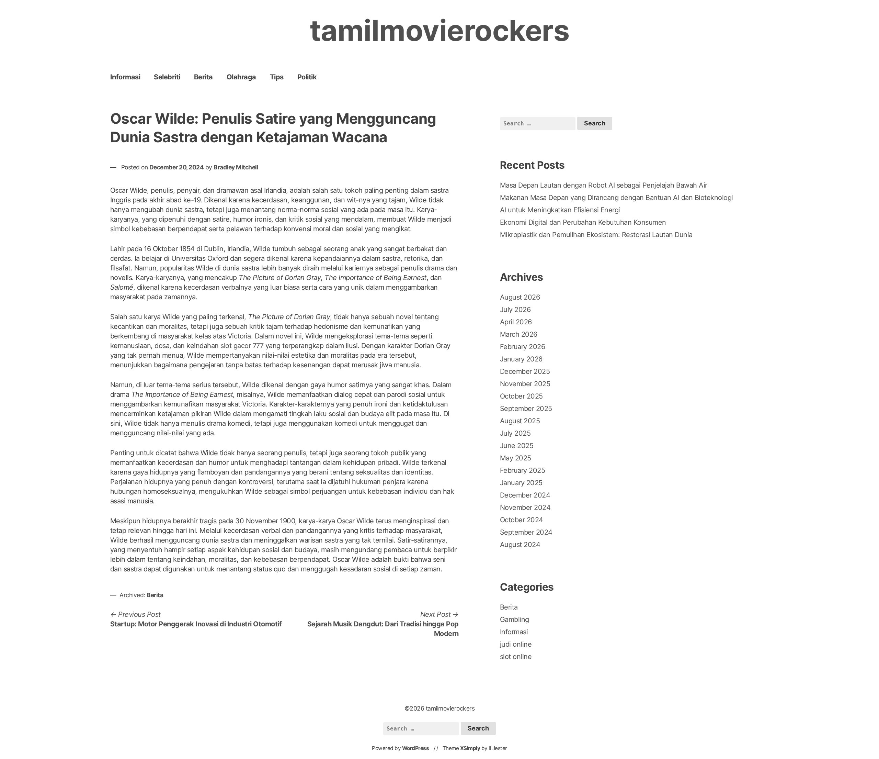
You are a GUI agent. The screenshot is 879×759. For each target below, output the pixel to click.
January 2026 (521, 359)
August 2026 (520, 297)
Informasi (125, 77)
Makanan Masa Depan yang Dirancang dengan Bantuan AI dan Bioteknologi (616, 197)
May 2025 (515, 458)
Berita (203, 77)
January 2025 (521, 483)
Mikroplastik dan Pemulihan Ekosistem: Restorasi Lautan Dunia (596, 235)
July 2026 (515, 309)
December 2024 (525, 495)
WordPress (415, 748)
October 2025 (521, 396)
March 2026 (518, 334)
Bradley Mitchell (236, 167)
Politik (307, 77)
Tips (277, 77)
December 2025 (525, 371)
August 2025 (520, 421)
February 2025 (522, 470)
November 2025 (525, 384)
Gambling (514, 619)
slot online (516, 656)
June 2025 (517, 446)
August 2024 (520, 544)
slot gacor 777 (241, 346)
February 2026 (522, 347)
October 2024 (521, 520)
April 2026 (516, 322)
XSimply (470, 748)
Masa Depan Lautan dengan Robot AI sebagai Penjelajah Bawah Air (603, 185)
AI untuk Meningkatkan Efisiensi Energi (560, 210)
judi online (516, 644)
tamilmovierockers (440, 30)
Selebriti (167, 77)
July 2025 (515, 433)
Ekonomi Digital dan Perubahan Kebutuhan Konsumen (583, 222)
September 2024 (526, 532)
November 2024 (525, 507)
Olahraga (241, 77)
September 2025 (526, 408)
